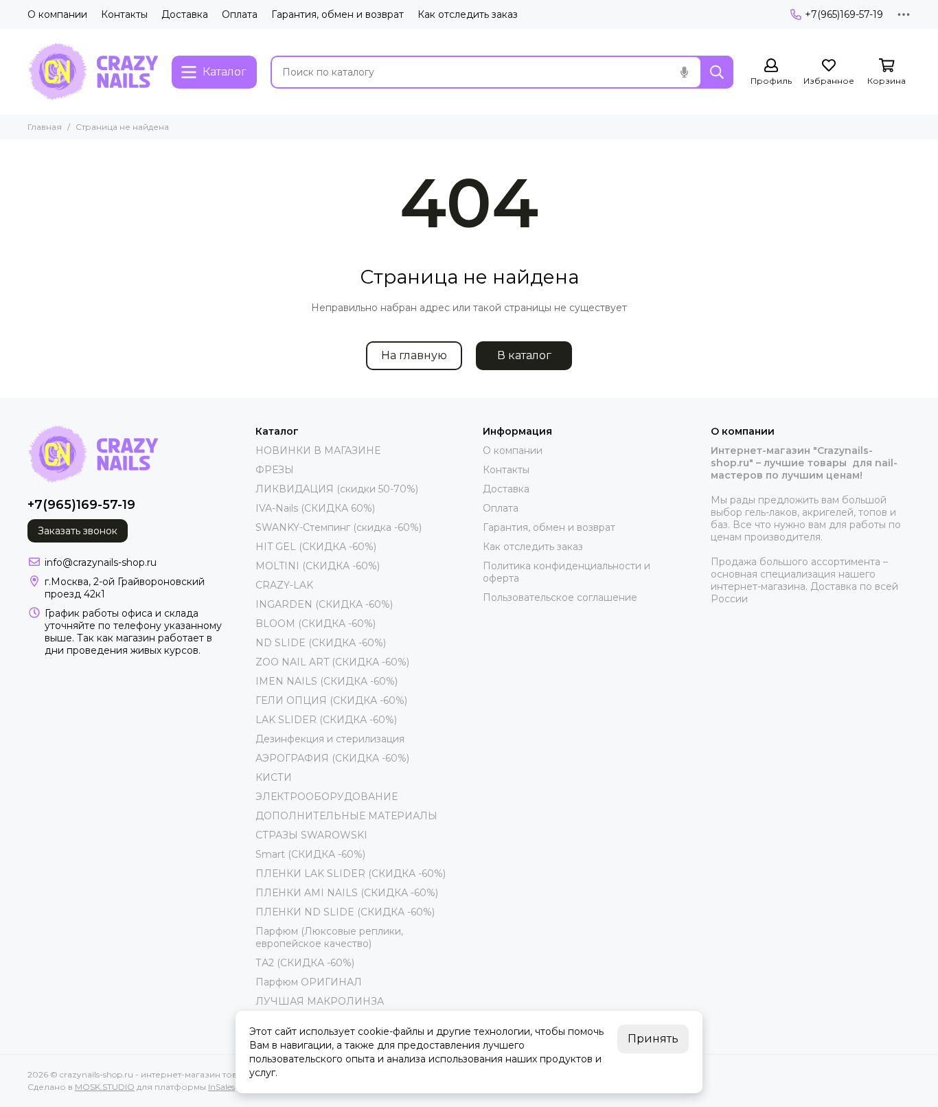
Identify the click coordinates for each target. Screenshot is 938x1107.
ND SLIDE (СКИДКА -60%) (320, 643)
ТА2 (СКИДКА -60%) (304, 963)
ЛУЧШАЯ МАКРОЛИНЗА (319, 1001)
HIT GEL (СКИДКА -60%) (315, 546)
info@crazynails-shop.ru (101, 562)
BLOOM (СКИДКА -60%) (315, 623)
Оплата (240, 14)
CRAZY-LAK (284, 585)
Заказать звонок (77, 531)
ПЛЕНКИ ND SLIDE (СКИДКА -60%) (345, 912)
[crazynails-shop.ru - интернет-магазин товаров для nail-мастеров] (92, 72)
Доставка (184, 14)
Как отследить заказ (467, 14)
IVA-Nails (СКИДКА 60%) (315, 508)
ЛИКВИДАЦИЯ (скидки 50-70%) (336, 489)
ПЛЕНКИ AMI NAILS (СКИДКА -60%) (346, 893)
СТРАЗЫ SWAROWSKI (311, 835)
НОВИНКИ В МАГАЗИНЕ (317, 450)
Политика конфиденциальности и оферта (566, 572)
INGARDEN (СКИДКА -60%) (324, 604)
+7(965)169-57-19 (844, 14)
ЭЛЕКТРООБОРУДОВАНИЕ (326, 796)
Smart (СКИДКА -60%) (310, 854)
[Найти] (716, 72)
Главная (44, 127)
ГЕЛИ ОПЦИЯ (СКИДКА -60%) (331, 700)
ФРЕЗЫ (274, 470)
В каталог (524, 355)
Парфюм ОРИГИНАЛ (308, 982)
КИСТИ (273, 777)
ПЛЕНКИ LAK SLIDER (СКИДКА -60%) (350, 873)
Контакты (124, 14)
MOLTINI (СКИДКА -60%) (317, 566)
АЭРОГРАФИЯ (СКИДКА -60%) (332, 758)
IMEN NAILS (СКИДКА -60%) (326, 681)
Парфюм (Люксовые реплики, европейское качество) (329, 937)
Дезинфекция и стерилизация (329, 739)
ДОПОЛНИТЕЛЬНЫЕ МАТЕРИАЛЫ (346, 816)
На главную (414, 355)
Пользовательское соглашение (560, 597)
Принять (653, 1038)
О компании (57, 14)
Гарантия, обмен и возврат (337, 14)
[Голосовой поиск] (684, 72)
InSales (221, 1087)
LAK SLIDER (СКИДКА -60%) (326, 720)
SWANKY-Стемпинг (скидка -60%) (338, 527)
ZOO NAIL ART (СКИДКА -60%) (332, 662)
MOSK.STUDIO (105, 1087)
